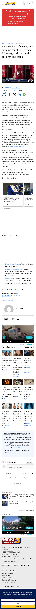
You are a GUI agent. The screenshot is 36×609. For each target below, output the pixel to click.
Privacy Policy (17, 547)
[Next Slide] (32, 194)
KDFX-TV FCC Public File (10, 556)
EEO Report (6, 559)
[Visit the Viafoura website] (30, 510)
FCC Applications (16, 559)
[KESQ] (12, 3)
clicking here (17, 447)
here (11, 453)
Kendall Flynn (8, 87)
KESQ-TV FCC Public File (10, 552)
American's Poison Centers (13, 269)
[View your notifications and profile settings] (32, 473)
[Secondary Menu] (4, 3)
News (16, 293)
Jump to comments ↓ (8, 300)
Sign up (31, 459)
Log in (26, 459)
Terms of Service (7, 547)
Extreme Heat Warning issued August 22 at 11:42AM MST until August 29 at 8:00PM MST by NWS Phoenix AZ (18, 20)
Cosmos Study (9, 278)
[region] (18, 485)
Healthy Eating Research (17, 146)
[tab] (7, 473)
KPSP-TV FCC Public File (10, 554)
